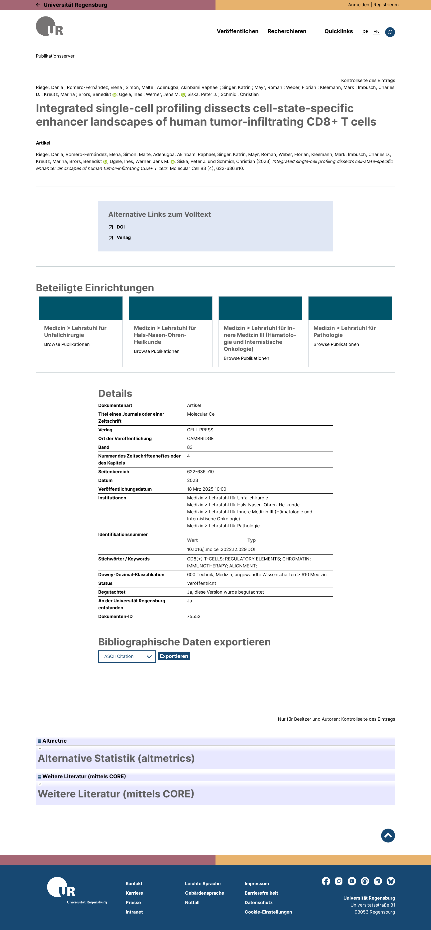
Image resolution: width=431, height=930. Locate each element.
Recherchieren (287, 31)
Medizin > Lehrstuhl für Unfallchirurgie (227, 497)
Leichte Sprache (203, 883)
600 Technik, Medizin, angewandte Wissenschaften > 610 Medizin (257, 574)
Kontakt (134, 883)
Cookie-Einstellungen (268, 912)
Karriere (134, 893)
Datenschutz (259, 902)
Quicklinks (338, 31)
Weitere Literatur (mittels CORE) (83, 776)
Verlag (124, 237)
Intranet (134, 912)
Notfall (192, 902)
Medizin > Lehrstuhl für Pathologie (223, 525)
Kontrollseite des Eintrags (368, 80)
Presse (133, 902)
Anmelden (358, 4)
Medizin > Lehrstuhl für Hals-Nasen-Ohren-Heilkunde (243, 504)
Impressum (257, 883)
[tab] (215, 758)
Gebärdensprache (204, 893)
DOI (121, 227)
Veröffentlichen (238, 31)
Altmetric (54, 741)
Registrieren (386, 4)
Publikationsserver (55, 56)
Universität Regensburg (75, 4)
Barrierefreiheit (261, 893)
